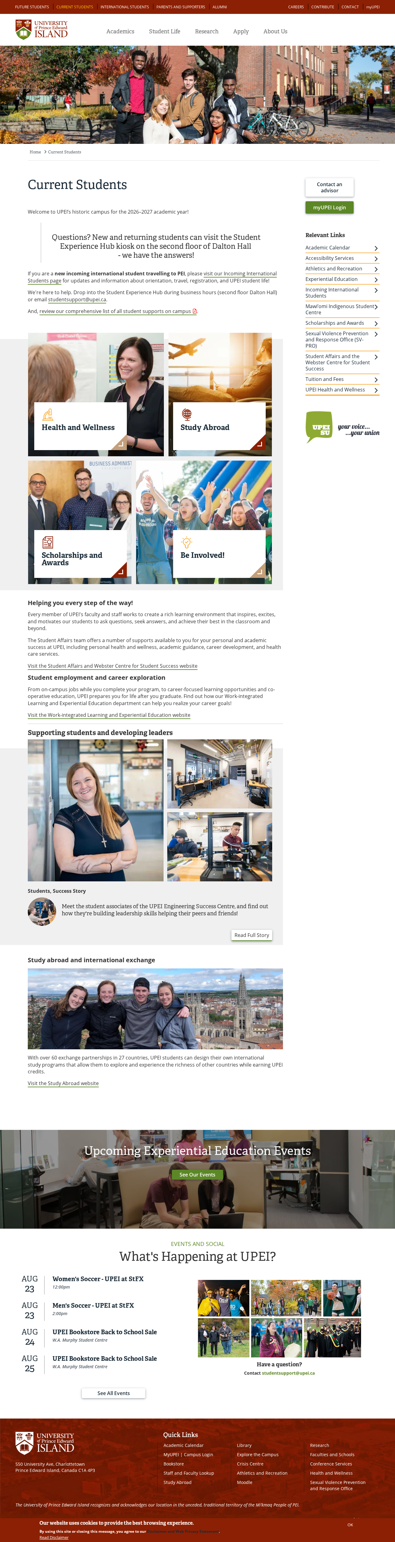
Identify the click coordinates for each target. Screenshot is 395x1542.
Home (35, 152)
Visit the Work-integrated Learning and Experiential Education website (109, 715)
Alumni (220, 7)
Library (244, 1445)
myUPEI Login (329, 207)
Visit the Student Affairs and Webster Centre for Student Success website (113, 665)
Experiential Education (332, 279)
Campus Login (198, 1454)
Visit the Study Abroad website (63, 1083)
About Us (275, 31)
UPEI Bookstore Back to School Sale (104, 1332)
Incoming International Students (332, 292)
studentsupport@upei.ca (77, 299)
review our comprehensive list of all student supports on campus (115, 311)
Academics (120, 31)
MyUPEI (171, 1454)
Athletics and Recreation (334, 268)
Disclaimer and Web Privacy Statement (183, 1531)
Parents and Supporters (180, 7)
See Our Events (197, 1174)
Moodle (244, 1482)
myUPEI (373, 7)
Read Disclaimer (54, 1537)
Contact (350, 7)
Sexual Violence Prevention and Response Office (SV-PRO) (337, 339)
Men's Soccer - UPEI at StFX (93, 1306)
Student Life (164, 31)
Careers (296, 7)
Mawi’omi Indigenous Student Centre (340, 309)
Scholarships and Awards (335, 323)
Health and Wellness (331, 1473)
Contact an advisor (329, 187)
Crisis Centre (250, 1464)
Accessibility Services (330, 258)
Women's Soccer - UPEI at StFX (97, 1279)
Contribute (322, 7)
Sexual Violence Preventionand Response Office (338, 1485)
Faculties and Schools (332, 1454)
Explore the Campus (258, 1454)
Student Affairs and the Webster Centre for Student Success (338, 362)
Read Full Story (252, 935)
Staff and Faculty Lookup (189, 1473)
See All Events (114, 1393)
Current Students (74, 7)
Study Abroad (178, 1482)
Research (206, 31)
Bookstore (174, 1464)
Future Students (32, 7)
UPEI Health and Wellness (335, 389)
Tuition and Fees (325, 379)
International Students (125, 7)
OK (350, 1524)
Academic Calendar (328, 247)
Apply (241, 31)
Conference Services (331, 1464)
